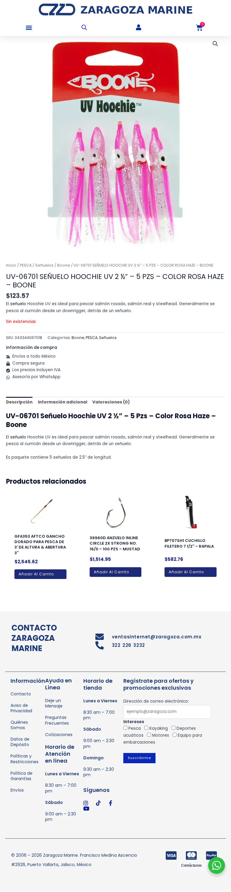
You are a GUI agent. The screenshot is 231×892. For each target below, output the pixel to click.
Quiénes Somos (19, 725)
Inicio (11, 265)
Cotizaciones (58, 735)
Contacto (21, 694)
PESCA (26, 265)
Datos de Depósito (20, 742)
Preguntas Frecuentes (57, 720)
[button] (29, 28)
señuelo (18, 304)
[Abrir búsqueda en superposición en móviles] (84, 27)
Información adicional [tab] (62, 402)
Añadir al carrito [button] (36, 574)
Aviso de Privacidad (21, 708)
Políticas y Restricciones (24, 758)
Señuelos (44, 265)
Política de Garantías (21, 776)
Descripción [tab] (19, 402)
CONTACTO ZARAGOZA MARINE (34, 638)
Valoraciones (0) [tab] (111, 402)
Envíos (17, 790)
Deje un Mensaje (54, 703)
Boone (63, 265)
